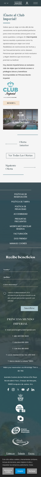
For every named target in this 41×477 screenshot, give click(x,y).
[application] (20, 466)
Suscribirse (29, 308)
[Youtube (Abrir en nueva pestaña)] (23, 389)
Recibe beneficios (20, 257)
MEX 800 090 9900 (21, 336)
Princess (10, 453)
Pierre (31, 453)
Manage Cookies (18, 243)
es (5, 3)
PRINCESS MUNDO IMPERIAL (20, 322)
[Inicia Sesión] (27, 3)
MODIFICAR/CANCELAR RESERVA (20, 227)
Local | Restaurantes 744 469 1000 (21, 355)
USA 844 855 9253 (21, 342)
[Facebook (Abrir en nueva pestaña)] (8, 389)
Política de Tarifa (20, 201)
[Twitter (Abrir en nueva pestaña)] (18, 389)
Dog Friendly (20, 238)
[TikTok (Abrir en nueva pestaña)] (28, 389)
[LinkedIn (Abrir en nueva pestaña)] (32, 389)
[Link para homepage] (18, 3)
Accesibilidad (20, 214)
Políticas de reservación (20, 195)
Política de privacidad (20, 207)
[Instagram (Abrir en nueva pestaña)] (13, 389)
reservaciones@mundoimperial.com (21, 330)
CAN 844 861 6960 (21, 349)
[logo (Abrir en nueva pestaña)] (20, 397)
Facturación (20, 233)
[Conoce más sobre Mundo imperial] (20, 446)
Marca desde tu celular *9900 (21, 361)
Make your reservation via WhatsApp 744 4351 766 (20, 369)
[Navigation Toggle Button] (35, 3)
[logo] (20, 408)
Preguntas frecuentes (20, 220)
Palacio (21, 453)
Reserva (11, 103)
